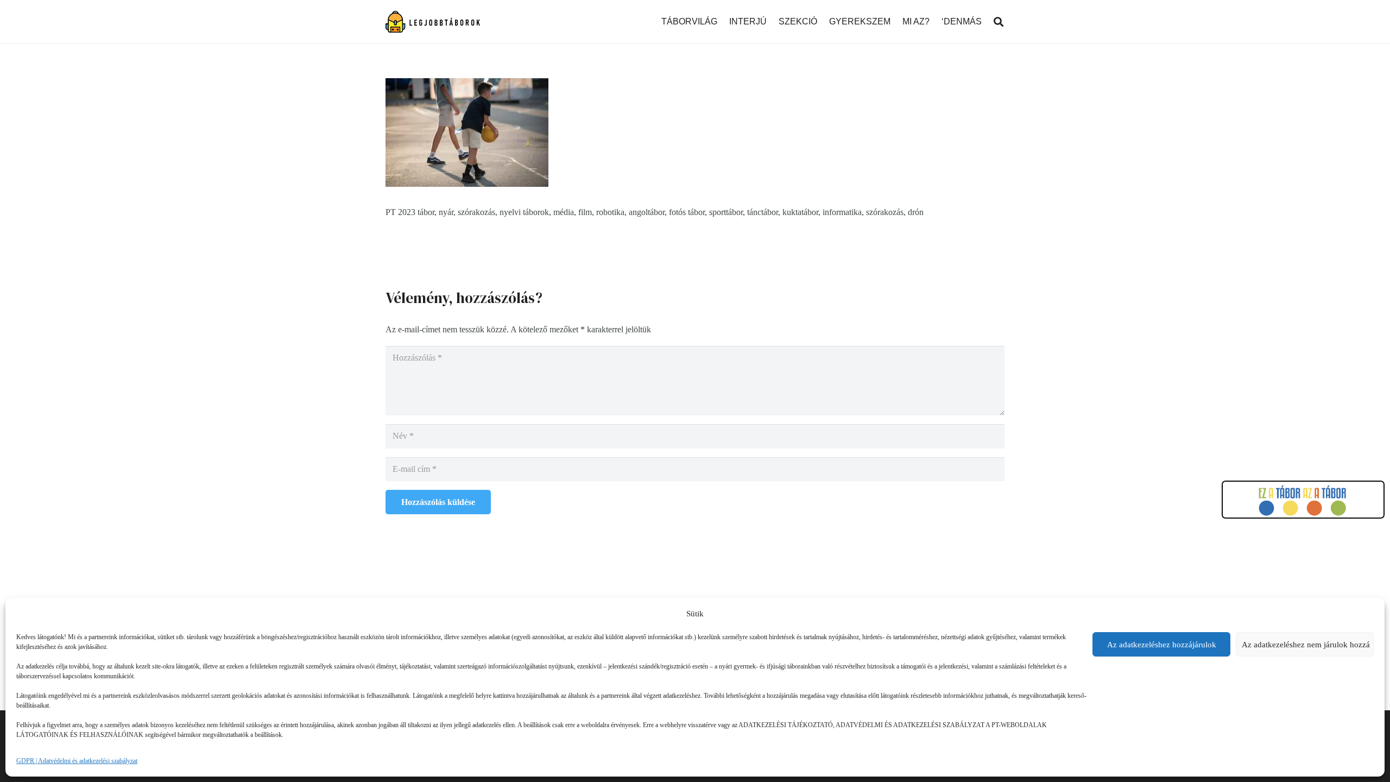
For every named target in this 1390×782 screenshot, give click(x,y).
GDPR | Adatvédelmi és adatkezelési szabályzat (76, 761)
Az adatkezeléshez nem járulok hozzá (1306, 644)
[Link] (433, 22)
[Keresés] (998, 22)
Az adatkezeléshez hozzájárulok (1161, 644)
